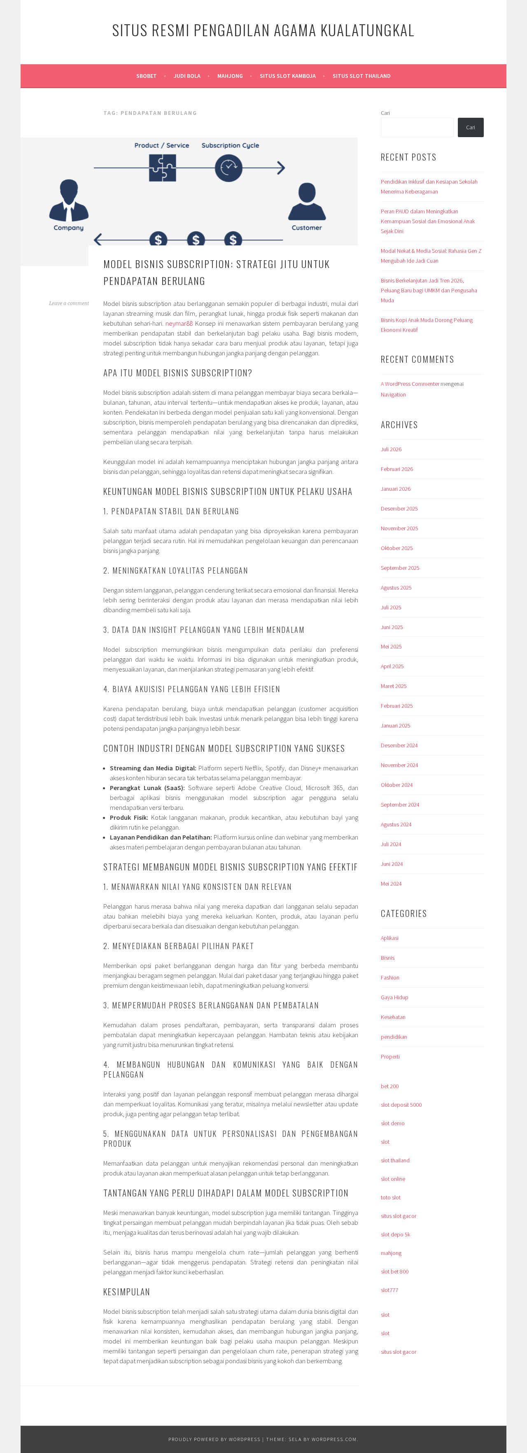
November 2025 (399, 528)
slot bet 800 (394, 1271)
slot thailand (395, 1160)
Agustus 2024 (396, 824)
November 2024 (399, 765)
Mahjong (230, 75)
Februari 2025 (397, 705)
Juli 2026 (391, 449)
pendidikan (394, 1036)
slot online (393, 1178)
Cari (385, 113)
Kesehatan (393, 1017)
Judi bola (187, 75)
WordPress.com (334, 1439)
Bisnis (387, 957)
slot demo (393, 1123)
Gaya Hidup (394, 997)
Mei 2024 (391, 883)
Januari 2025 (395, 725)
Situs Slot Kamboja (288, 75)
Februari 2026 (397, 469)
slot (385, 1141)
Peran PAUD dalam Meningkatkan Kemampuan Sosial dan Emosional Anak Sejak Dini (428, 221)
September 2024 (400, 804)
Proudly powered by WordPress (214, 1439)
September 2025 (400, 567)
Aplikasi (390, 938)
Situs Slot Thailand (362, 75)
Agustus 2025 (396, 587)
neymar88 (179, 323)
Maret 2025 (394, 686)
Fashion (390, 977)
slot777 (389, 1290)
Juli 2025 (391, 607)
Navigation (393, 394)
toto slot (391, 1197)
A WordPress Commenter (410, 383)
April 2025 (392, 666)
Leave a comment (69, 303)
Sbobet (146, 75)
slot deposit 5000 (401, 1104)
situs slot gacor (398, 1216)
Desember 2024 (399, 745)
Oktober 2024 (397, 784)
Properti (390, 1056)
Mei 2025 (391, 646)
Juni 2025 (392, 627)
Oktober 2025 (397, 548)
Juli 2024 (391, 844)
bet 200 (390, 1086)
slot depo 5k (395, 1234)
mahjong (391, 1253)
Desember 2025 (399, 508)
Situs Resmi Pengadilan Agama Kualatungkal (263, 29)
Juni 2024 (392, 864)
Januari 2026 (395, 488)
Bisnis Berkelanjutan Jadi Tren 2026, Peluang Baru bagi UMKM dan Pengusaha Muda (429, 290)
